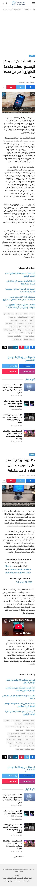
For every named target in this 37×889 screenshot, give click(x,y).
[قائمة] (33, 3)
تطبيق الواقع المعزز (27, 733)
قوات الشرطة (30, 330)
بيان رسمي (12, 317)
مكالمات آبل (13, 333)
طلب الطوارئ (21, 326)
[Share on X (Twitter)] (20, 87)
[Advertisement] (18, 32)
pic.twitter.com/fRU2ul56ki (18, 573)
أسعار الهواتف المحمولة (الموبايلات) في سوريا (17, 878)
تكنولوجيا (20, 739)
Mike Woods (29, 724)
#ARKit (27, 569)
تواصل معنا (8, 881)
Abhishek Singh (28, 720)
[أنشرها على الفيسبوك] (30, 87)
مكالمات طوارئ (29, 336)
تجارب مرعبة (19, 730)
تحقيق (32, 320)
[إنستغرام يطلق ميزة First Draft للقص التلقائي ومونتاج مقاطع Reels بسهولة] (29, 433)
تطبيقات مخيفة (29, 736)
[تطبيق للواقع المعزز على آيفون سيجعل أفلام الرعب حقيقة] (18, 496)
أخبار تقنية (26, 9)
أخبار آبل (20, 9)
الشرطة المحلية (23, 317)
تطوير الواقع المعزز (15, 736)
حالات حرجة (23, 320)
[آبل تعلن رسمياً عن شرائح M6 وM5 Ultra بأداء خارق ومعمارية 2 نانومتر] (29, 403)
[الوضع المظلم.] (6, 3)
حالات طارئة (14, 320)
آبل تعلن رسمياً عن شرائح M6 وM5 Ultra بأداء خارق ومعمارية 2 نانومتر (13, 403)
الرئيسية (33, 9)
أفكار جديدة (18, 724)
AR (13, 720)
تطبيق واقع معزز (13, 733)
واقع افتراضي (29, 749)
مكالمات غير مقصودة (14, 336)
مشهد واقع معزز (15, 746)
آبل (5, 314)
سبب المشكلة (10, 323)
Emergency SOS (21, 314)
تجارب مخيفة (30, 730)
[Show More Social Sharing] (4, 87)
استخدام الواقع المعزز (27, 727)
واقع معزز (19, 749)
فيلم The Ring (21, 743)
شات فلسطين (18, 857)
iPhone (10, 314)
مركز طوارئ (30, 333)
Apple (32, 314)
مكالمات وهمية (29, 339)
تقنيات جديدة (29, 739)
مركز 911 (20, 330)
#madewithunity (16, 569)
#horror (8, 566)
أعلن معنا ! (26, 881)
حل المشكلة (30, 323)
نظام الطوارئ (17, 339)
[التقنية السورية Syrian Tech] (18, 3)
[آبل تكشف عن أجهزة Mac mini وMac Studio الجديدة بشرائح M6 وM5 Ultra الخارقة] (29, 417)
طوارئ (12, 326)
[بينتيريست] (11, 87)
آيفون (32, 317)
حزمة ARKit (10, 739)
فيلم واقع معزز (29, 746)
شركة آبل (31, 326)
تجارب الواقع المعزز (12, 727)
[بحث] (3, 3)
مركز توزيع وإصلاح (9, 330)
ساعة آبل (20, 323)
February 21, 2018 (24, 582)
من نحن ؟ (17, 881)
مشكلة (22, 333)
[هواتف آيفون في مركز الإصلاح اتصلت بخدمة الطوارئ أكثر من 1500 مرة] (18, 102)
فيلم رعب (10, 743)
